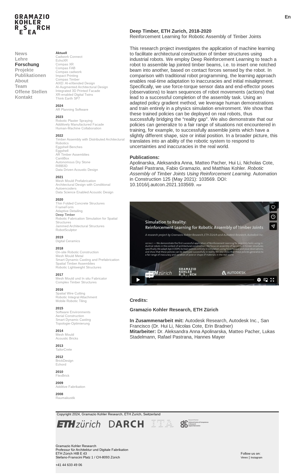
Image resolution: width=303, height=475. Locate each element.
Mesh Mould (65, 334)
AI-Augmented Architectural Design (82, 87)
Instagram (256, 457)
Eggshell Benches (69, 147)
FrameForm (65, 207)
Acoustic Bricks (67, 338)
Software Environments (73, 312)
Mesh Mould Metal (69, 256)
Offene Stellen (31, 91)
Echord (61, 364)
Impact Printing (67, 75)
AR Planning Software (72, 109)
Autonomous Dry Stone (73, 162)
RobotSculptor (66, 230)
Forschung (27, 64)
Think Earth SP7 (68, 98)
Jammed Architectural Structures (80, 226)
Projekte (24, 69)
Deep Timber (65, 215)
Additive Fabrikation (70, 387)
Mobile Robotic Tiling (71, 301)
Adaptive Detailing (69, 211)
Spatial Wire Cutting (70, 293)
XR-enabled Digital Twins (74, 94)
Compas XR (65, 64)
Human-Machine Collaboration (78, 128)
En (288, 16)
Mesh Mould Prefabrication (76, 181)
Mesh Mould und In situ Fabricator (81, 278)
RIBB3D (61, 166)
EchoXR (62, 60)
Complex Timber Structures (76, 282)
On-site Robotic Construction (77, 252)
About (21, 80)
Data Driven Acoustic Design (77, 170)
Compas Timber (68, 79)
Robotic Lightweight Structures (78, 267)
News (21, 53)
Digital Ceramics (68, 241)
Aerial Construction (70, 316)
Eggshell (62, 151)
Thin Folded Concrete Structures (80, 203)
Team (21, 86)
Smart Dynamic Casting (73, 319)
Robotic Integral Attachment (76, 297)
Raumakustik (65, 398)
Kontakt (23, 97)
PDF (199, 185)
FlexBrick (62, 375)
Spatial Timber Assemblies (75, 263)
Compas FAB (65, 68)
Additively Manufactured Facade (80, 124)
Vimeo (244, 457)
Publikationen (30, 75)
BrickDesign (64, 360)
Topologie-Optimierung (73, 323)
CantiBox (62, 158)
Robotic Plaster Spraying (74, 120)
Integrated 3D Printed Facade (78, 91)
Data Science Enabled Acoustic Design (84, 192)
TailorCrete (64, 349)
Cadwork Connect (69, 57)
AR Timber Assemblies (72, 154)
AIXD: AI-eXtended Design (75, 83)
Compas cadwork (69, 72)
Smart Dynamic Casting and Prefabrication (87, 260)
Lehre (21, 59)
